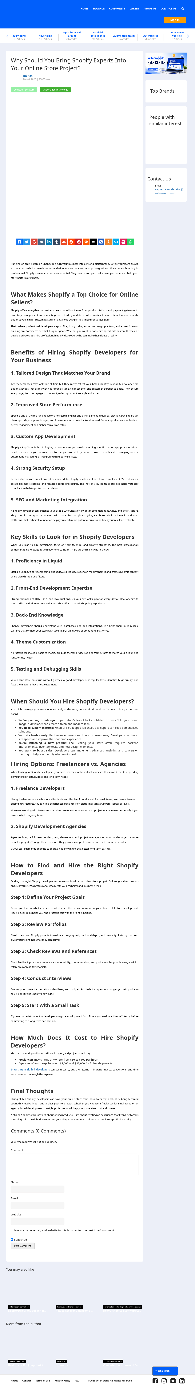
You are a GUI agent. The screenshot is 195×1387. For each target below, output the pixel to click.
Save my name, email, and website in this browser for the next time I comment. (64, 1230)
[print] (123, 242)
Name (14, 1182)
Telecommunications (133, 1307)
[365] (152, 154)
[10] (172, 133)
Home (84, 8)
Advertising (45, 37)
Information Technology (19, 1307)
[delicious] (101, 242)
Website (16, 1214)
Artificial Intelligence (98, 36)
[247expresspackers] (182, 144)
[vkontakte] (41, 242)
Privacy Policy (62, 1380)
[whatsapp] (130, 242)
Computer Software (65, 1307)
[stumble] (64, 242)
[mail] (116, 242)
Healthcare (20, 1361)
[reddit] (71, 242)
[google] (34, 242)
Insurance (61, 1361)
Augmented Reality (124, 37)
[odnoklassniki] (108, 242)
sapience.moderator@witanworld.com (169, 191)
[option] (19, 37)
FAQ (77, 1380)
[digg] (93, 242)
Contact (26, 1380)
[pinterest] (78, 242)
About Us (150, 8)
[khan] (152, 133)
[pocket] (86, 242)
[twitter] (26, 242)
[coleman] (182, 154)
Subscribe (20, 1239)
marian (28, 75)
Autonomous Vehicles (177, 36)
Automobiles (150, 37)
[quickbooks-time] (162, 154)
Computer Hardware (113, 1361)
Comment (17, 1150)
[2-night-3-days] (162, 144)
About (14, 1380)
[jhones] (172, 154)
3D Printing (19, 37)
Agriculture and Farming (72, 36)
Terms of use (43, 1380)
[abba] (162, 133)
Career (134, 8)
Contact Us (168, 8)
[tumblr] (56, 242)
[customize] (152, 144)
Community (117, 8)
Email (14, 1198)
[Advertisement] (76, 212)
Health (12, 1361)
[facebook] (19, 242)
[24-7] (172, 144)
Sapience (99, 8)
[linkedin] (49, 242)
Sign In (175, 20)
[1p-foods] (182, 133)
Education (78, 1307)
